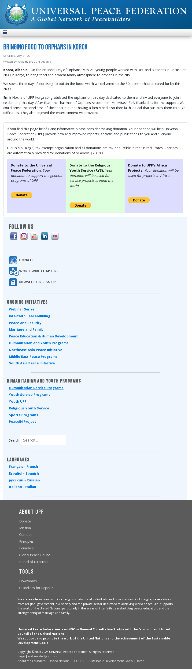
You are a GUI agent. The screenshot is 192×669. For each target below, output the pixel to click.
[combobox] (42, 440)
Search (14, 440)
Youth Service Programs (29, 394)
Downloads (28, 581)
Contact (25, 534)
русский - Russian (24, 480)
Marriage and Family (26, 329)
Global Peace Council (35, 555)
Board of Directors (33, 561)
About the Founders (32, 661)
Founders (26, 548)
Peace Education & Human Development (43, 336)
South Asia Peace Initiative (32, 363)
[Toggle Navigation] (5, 32)
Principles (26, 541)
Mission (25, 528)
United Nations (59, 661)
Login (21, 656)
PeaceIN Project (22, 421)
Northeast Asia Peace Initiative (35, 350)
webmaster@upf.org (42, 656)
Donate (25, 521)
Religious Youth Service (29, 408)
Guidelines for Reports (36, 588)
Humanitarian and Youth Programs (39, 343)
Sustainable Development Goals (110, 661)
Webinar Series (21, 309)
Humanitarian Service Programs (36, 388)
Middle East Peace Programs (33, 356)
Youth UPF (17, 401)
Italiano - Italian (22, 486)
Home (140, 661)
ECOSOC (79, 661)
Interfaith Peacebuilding (29, 316)
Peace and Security (25, 323)
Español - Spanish (24, 473)
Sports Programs (23, 415)
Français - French (23, 466)
